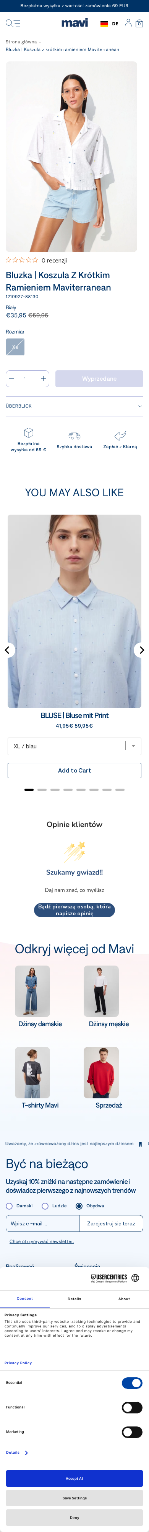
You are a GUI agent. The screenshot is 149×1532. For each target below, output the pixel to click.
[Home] (74, 24)
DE (115, 23)
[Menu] (13, 23)
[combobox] (109, 23)
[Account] (128, 23)
